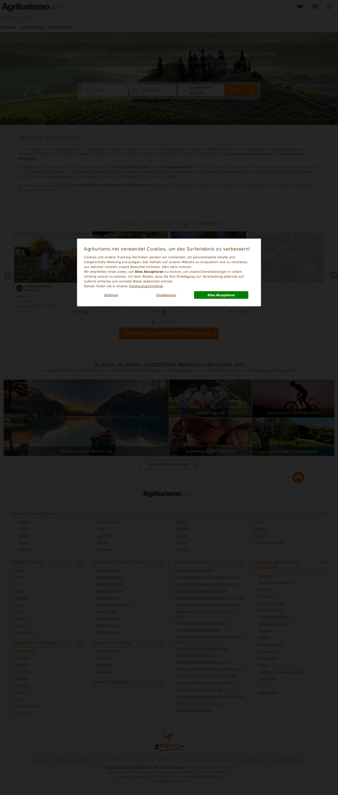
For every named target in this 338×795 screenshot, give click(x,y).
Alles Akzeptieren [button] (221, 295)
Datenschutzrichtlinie (146, 286)
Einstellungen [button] (166, 295)
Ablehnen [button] (111, 295)
